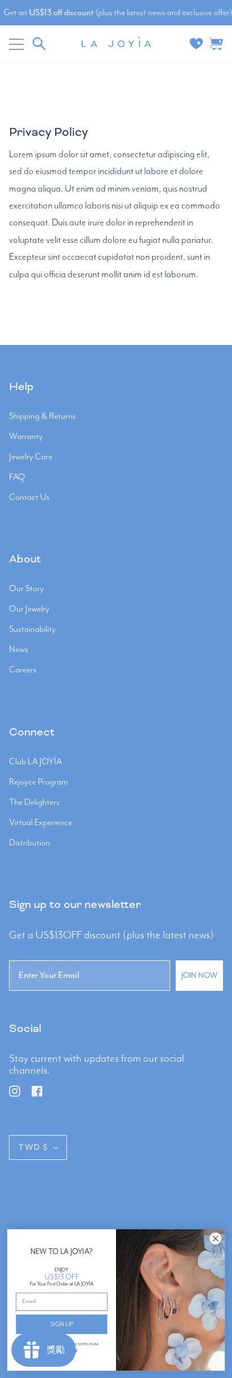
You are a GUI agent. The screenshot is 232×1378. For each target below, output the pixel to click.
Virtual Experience (40, 823)
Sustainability (32, 629)
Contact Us (29, 498)
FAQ (17, 477)
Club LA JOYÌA (35, 762)
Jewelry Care (30, 457)
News (18, 650)
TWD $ (33, 1146)
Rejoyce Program (38, 782)
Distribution (29, 843)
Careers (23, 670)
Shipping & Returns (42, 416)
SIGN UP (61, 1324)
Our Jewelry (29, 609)
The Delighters (34, 802)
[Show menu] (17, 44)
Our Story (26, 589)
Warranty (26, 437)
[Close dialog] (215, 1238)
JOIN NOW (199, 975)
